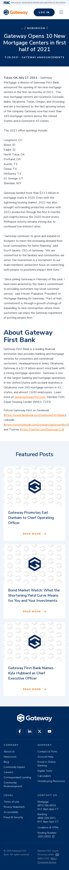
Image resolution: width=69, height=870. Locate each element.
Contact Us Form (47, 751)
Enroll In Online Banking (47, 763)
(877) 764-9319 (47, 805)
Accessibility (11, 812)
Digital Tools (45, 771)
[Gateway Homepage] (16, 12)
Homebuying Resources (51, 781)
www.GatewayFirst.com (30, 397)
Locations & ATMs (48, 827)
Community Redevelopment (13, 784)
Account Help (45, 757)
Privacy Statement (14, 807)
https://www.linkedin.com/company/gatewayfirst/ (36, 425)
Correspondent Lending (17, 777)
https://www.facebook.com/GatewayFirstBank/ (35, 415)
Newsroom (36, 28)
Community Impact (14, 767)
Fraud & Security (13, 817)
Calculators (44, 776)
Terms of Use (11, 802)
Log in (44, 12)
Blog (6, 762)
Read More (32, 533)
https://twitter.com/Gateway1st (42, 430)
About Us (9, 751)
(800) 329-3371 (47, 818)
